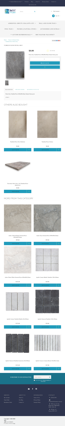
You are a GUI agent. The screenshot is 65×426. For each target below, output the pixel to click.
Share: (54, 40)
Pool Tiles (9, 29)
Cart (57, 16)
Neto (14, 423)
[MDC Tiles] (10, 11)
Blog (32, 1)
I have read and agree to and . (43, 381)
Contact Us (53, 1)
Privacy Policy (43, 381)
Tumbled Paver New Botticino (17, 142)
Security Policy (37, 402)
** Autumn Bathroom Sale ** (15, 1)
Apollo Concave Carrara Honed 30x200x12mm (47, 360)
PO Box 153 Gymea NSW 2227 (53, 410)
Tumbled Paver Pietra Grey (11, 41)
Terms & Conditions (46, 380)
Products (27, 1)
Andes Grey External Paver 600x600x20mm (47, 235)
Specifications (19, 89)
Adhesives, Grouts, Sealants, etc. (21, 23)
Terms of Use (37, 397)
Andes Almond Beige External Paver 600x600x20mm (18, 236)
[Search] (34, 11)
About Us (38, 1)
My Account (56, 11)
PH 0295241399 (32, 5)
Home (5, 40)
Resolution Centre (8, 402)
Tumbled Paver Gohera (47, 142)
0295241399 (53, 397)
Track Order (6, 400)
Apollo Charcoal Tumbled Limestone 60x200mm (17, 360)
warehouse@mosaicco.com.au (55, 401)
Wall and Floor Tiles (47, 23)
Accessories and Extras (50, 29)
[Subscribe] (49, 377)
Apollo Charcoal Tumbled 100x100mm (47, 319)
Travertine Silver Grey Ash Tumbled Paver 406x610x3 (17, 184)
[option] (15, 64)
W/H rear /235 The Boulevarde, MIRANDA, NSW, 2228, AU (54, 405)
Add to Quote (45, 63)
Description (9, 89)
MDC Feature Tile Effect (45, 34)
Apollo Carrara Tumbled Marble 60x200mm (18, 319)
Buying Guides (45, 1)
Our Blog (21, 400)
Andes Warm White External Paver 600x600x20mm (18, 277)
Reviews (29, 89)
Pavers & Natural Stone (26, 29)
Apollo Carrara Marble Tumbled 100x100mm (47, 277)
